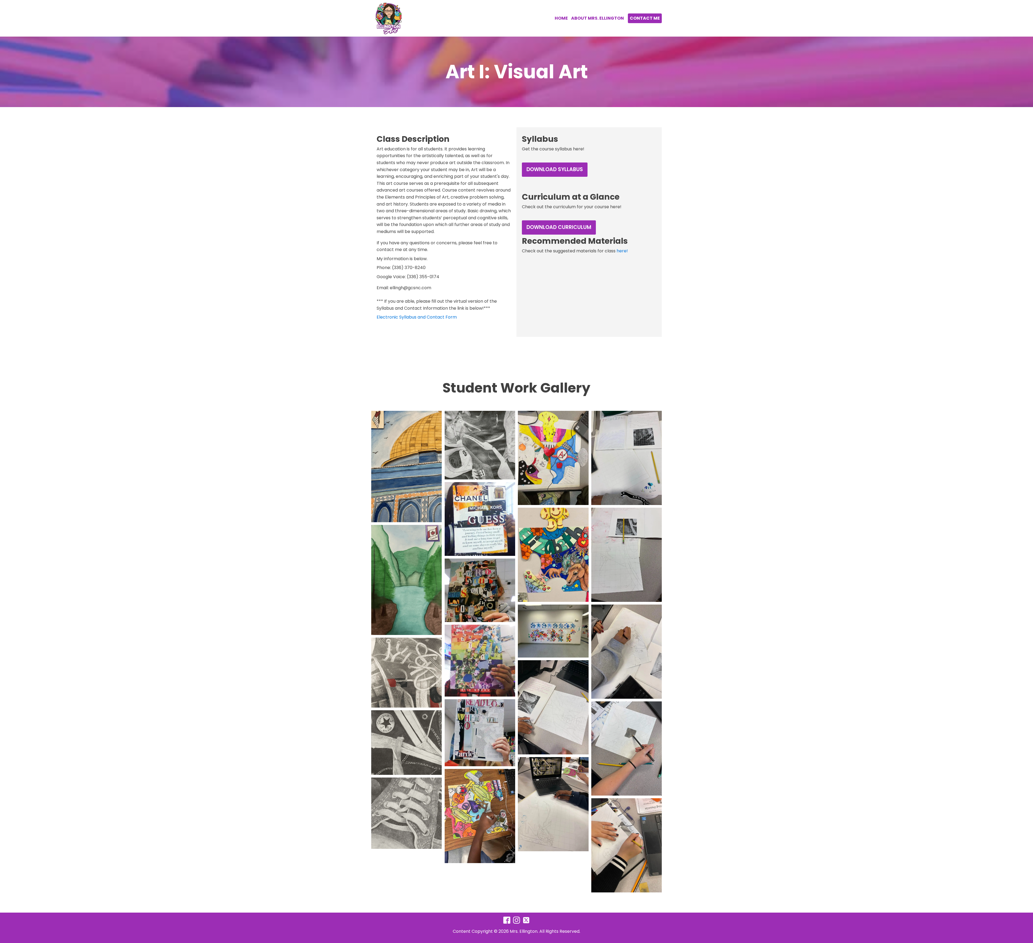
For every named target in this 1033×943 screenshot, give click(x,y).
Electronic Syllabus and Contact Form (417, 317)
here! (622, 251)
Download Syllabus (554, 169)
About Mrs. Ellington (597, 18)
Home (561, 18)
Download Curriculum (558, 227)
